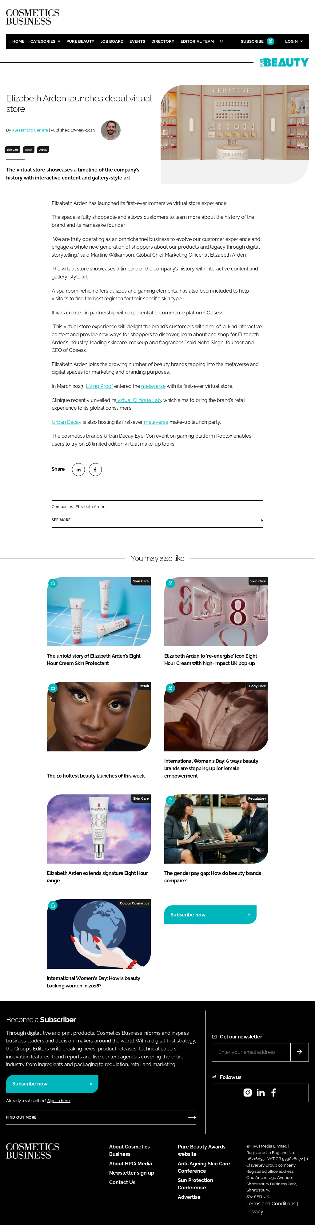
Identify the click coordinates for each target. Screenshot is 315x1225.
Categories (42, 41)
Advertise (189, 1197)
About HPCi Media (130, 1164)
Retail (28, 149)
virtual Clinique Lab (138, 400)
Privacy (254, 1212)
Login (291, 41)
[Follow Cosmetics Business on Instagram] (248, 1094)
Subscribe (252, 41)
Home (18, 41)
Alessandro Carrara (30, 130)
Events (137, 41)
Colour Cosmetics (134, 903)
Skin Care (12, 149)
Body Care (257, 686)
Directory (162, 41)
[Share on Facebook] (95, 469)
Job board (112, 41)
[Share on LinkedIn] (78, 469)
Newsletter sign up (131, 1173)
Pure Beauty (80, 41)
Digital (43, 149)
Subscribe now (187, 915)
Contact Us (122, 1182)
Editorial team (197, 41)
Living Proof (99, 386)
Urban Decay (67, 422)
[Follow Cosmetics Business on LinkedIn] (260, 1094)
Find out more (21, 1117)
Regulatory (257, 798)
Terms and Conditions (271, 1204)
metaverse (153, 386)
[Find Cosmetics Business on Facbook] (273, 1094)
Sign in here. (58, 1100)
